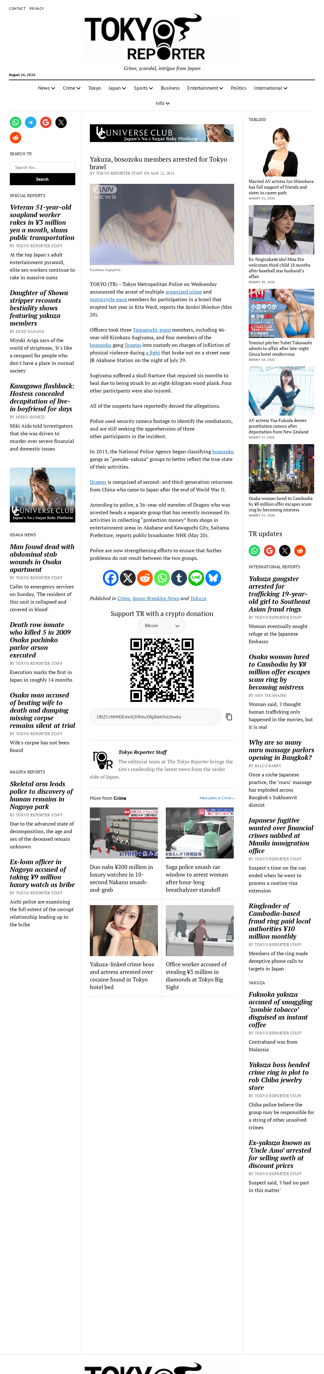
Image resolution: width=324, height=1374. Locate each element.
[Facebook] (111, 578)
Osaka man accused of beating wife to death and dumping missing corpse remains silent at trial (42, 710)
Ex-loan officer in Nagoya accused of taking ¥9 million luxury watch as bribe (42, 873)
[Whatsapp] (162, 578)
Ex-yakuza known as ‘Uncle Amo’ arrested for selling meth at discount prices (280, 1154)
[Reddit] (145, 578)
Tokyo (94, 88)
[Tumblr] (179, 578)
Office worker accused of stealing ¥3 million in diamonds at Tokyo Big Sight (196, 975)
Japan (115, 88)
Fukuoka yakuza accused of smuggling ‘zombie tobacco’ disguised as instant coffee (280, 1009)
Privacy (36, 8)
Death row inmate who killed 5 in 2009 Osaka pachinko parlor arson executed (40, 640)
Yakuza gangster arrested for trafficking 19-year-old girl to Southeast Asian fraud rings (279, 594)
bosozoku (100, 344)
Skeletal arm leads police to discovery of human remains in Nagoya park (41, 795)
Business (170, 88)
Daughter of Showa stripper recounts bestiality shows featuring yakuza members (39, 308)
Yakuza (198, 598)
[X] (128, 578)
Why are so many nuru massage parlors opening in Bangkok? (281, 749)
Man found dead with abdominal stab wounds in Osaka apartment (42, 558)
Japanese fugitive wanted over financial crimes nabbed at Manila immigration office (281, 835)
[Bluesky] (213, 578)
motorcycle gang (108, 299)
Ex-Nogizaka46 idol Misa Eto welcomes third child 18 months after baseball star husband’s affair (279, 267)
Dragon (133, 344)
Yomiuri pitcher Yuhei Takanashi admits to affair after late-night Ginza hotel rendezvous (280, 348)
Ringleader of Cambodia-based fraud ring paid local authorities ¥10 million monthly (279, 921)
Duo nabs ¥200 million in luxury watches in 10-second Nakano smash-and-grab (121, 878)
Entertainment (202, 88)
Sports (141, 88)
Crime (69, 88)
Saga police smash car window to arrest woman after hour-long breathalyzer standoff (197, 878)
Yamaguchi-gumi (152, 329)
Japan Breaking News (156, 598)
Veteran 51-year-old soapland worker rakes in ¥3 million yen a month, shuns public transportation (42, 222)
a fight (153, 352)
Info (160, 103)
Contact (17, 8)
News (44, 88)
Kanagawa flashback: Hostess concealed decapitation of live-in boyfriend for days (42, 397)
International (268, 88)
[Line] (196, 578)
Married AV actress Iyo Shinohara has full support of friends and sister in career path (281, 187)
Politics (238, 88)
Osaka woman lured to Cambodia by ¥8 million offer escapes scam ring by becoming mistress (281, 504)
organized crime (183, 291)
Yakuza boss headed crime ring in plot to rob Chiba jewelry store (279, 1076)
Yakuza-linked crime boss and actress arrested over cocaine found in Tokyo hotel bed (122, 975)
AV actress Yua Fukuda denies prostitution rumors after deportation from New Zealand (278, 426)
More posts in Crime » (217, 797)
